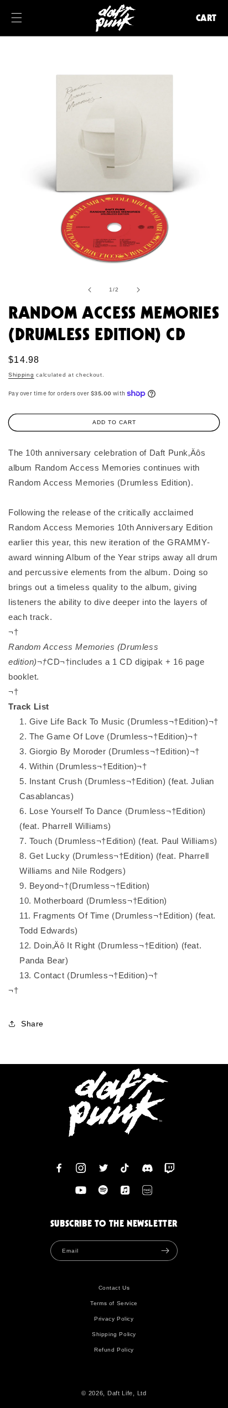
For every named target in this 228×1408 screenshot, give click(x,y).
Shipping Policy (114, 1334)
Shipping (21, 375)
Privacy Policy (113, 1319)
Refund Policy (114, 1350)
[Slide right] (138, 290)
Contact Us (114, 1288)
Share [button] (32, 1023)
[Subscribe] (165, 1250)
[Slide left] (89, 290)
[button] (22, 17)
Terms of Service (114, 1303)
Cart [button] (206, 17)
